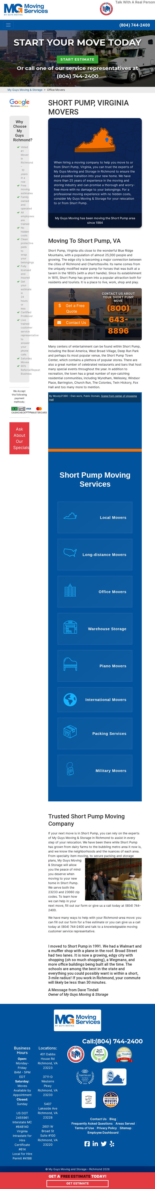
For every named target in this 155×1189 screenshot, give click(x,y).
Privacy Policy (107, 1128)
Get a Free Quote (75, 308)
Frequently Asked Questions (92, 1123)
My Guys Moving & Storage (25, 89)
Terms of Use (84, 1128)
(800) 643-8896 (118, 319)
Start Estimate (77, 59)
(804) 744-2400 (134, 25)
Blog (112, 1119)
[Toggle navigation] (8, 25)
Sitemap (125, 1128)
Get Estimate (77, 1183)
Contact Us (75, 322)
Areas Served (125, 1123)
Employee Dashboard (103, 1132)
